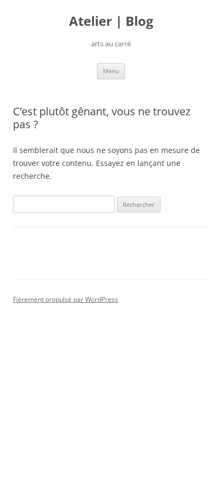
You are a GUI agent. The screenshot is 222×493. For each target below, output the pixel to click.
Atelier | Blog (111, 21)
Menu (111, 71)
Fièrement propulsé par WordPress (65, 299)
